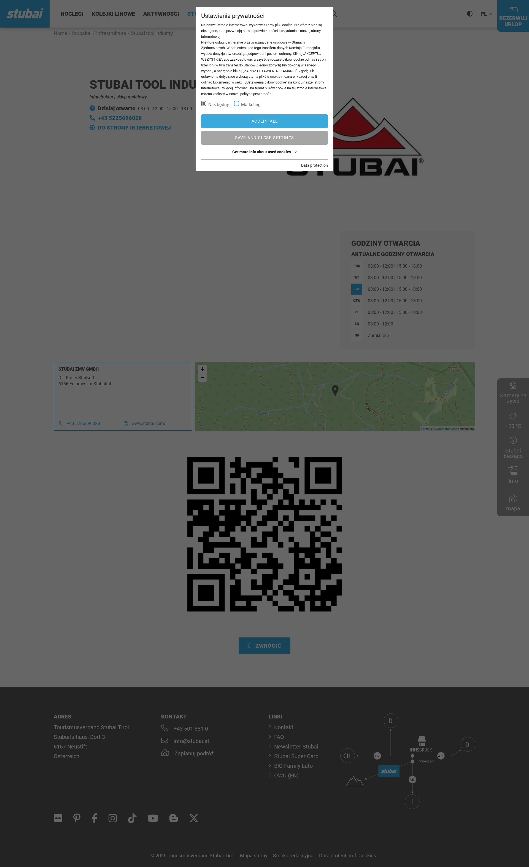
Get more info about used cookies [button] (261, 152)
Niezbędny (218, 104)
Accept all (265, 121)
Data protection (314, 165)
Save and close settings (264, 137)
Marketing (251, 104)
